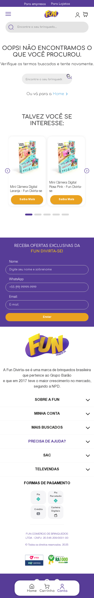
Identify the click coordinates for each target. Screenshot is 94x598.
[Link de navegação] (51, 14)
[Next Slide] (86, 171)
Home (58, 94)
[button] (28, 214)
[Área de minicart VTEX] (85, 14)
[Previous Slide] (7, 171)
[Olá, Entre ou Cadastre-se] (78, 14)
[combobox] (47, 27)
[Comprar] (27, 199)
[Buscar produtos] (11, 27)
